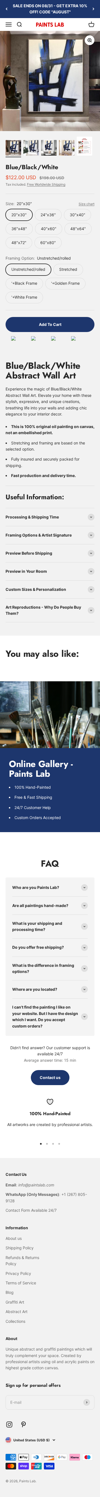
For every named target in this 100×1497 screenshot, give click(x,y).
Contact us (50, 1077)
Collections (15, 1321)
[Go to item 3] (49, 148)
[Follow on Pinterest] (23, 1424)
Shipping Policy (20, 1247)
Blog (10, 1292)
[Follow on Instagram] (9, 1424)
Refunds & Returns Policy (22, 1260)
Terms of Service (21, 1282)
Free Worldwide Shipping (46, 184)
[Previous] (7, 9)
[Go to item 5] (84, 147)
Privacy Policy (18, 1273)
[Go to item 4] (66, 148)
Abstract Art (17, 1311)
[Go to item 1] (13, 148)
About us (14, 1238)
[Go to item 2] (31, 148)
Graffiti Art (15, 1302)
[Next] (93, 9)
